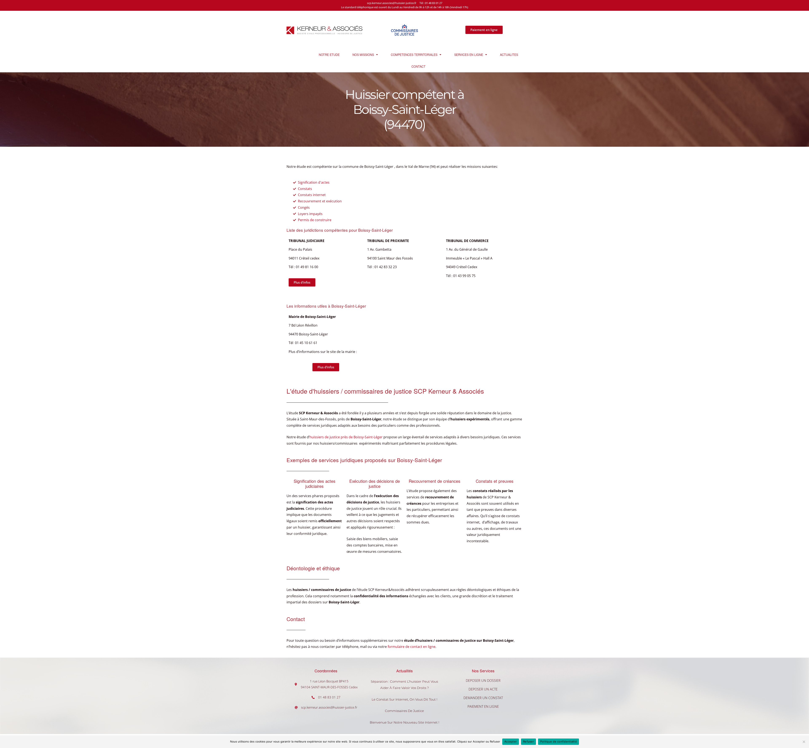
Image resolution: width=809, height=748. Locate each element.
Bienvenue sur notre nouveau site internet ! (404, 722)
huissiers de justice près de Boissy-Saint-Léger (346, 437)
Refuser (528, 741)
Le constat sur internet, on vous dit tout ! (404, 699)
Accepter (510, 741)
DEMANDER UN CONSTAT (483, 698)
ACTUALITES (509, 54)
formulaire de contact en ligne (411, 646)
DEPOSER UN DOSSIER (483, 680)
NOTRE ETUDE (329, 54)
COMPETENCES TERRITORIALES (414, 54)
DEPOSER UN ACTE (483, 689)
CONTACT (418, 66)
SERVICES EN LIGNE (468, 54)
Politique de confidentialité (558, 741)
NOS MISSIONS (363, 54)
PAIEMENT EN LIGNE (483, 706)
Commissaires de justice (404, 711)
